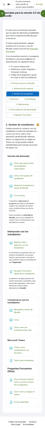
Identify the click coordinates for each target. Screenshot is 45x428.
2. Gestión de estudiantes (22, 94)
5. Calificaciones (22, 104)
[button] (10, 4)
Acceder (39, 4)
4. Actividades (30, 99)
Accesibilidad (28, 424)
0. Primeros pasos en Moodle (22, 83)
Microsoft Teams (16, 340)
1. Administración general (22, 88)
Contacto (32, 422)
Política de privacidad (17, 422)
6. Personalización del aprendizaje (22, 110)
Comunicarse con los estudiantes (18, 301)
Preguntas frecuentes (22, 115)
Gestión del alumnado (18, 156)
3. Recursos (14, 99)
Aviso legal (15, 424)
